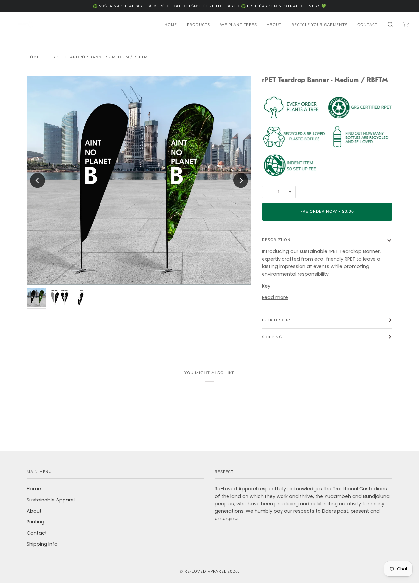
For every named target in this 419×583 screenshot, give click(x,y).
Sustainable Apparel (51, 500)
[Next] (240, 180)
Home (33, 57)
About (34, 511)
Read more (275, 297)
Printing (35, 522)
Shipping (272, 336)
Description (276, 239)
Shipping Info (42, 544)
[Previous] (37, 180)
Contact (37, 533)
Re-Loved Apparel (205, 571)
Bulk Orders (277, 320)
